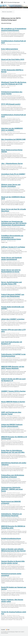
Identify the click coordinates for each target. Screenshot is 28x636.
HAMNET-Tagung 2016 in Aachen (13, 391)
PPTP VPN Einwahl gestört (10, 104)
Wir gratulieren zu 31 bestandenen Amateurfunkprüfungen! (13, 29)
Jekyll (22, 631)
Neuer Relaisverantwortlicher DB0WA (12, 151)
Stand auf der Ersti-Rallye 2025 (12, 59)
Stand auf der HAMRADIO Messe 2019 (13, 198)
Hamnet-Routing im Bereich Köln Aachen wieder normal (13, 562)
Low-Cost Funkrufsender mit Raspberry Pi (11, 343)
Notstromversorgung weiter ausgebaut (11, 574)
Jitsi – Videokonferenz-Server (12, 163)
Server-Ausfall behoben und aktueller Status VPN (11, 283)
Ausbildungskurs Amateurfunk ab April (13, 42)
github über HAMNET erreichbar (12, 319)
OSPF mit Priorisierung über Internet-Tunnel (11, 413)
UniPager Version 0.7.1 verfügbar (13, 247)
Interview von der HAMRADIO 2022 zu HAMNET (12, 129)
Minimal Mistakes (4, 633)
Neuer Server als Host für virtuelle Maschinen (13, 210)
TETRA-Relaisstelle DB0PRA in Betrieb (12, 71)
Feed (8, 629)
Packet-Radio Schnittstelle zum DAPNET (12, 307)
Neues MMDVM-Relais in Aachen (13, 402)
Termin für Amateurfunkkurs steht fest (13, 613)
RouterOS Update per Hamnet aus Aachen (13, 588)
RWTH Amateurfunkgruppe (12, 2)
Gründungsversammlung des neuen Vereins (11, 93)
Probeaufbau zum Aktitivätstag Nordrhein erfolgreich (12, 476)
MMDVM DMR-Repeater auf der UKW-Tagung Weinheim (12, 367)
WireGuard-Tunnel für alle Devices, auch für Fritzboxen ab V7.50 (14, 83)
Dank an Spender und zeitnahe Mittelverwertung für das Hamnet (13, 550)
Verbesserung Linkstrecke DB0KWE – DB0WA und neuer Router (12, 489)
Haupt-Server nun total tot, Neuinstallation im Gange (11, 271)
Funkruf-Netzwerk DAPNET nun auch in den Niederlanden (12, 295)
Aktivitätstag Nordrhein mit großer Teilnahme (13, 463)
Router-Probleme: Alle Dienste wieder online (12, 600)
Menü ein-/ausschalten (7, 11)
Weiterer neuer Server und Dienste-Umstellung (10, 185)
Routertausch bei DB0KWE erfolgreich (11, 502)
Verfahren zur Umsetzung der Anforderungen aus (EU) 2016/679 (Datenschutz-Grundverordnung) (13, 223)
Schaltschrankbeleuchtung (11, 538)
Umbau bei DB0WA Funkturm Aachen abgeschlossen (11, 425)
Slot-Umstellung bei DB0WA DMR (13, 139)
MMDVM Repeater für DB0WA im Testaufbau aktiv (13, 527)
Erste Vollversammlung (9, 49)
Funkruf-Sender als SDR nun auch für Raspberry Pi (13, 379)
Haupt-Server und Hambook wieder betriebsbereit (11, 258)
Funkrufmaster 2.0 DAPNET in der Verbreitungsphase (13, 355)
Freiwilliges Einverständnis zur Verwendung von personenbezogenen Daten (12, 237)
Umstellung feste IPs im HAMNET (13, 174)
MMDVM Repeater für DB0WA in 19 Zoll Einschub (14, 437)
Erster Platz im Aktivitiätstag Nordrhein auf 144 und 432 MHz (12, 451)
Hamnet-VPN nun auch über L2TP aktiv (13, 330)
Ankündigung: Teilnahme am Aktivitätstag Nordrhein (11, 515)
